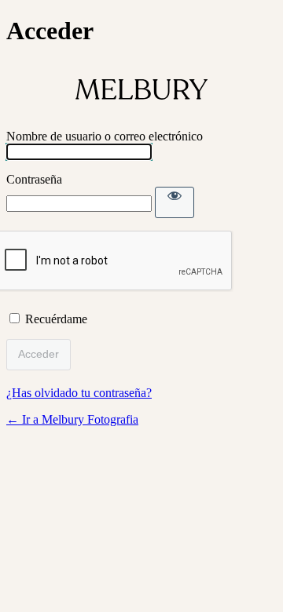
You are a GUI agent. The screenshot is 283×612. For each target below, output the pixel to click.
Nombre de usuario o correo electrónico (104, 136)
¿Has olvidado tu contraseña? (79, 392)
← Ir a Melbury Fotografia (72, 419)
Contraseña (34, 179)
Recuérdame (56, 319)
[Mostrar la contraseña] (174, 202)
